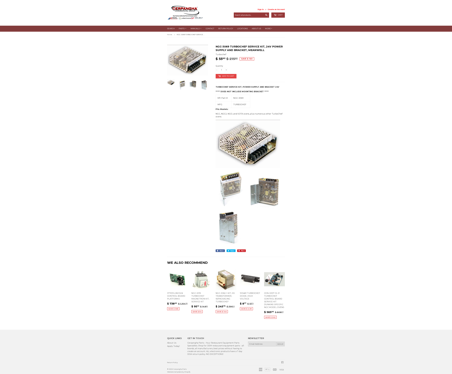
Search (171, 29)
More (268, 29)
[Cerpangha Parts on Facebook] (282, 362)
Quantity (219, 66)
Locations (242, 29)
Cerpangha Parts (180, 369)
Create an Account (276, 9)
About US (256, 29)
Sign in (261, 9)
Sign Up (280, 344)
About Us (171, 343)
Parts (182, 29)
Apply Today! (173, 346)
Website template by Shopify (178, 372)
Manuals (195, 29)
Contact (210, 29)
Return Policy (225, 29)
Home (169, 34)
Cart (279, 15)
